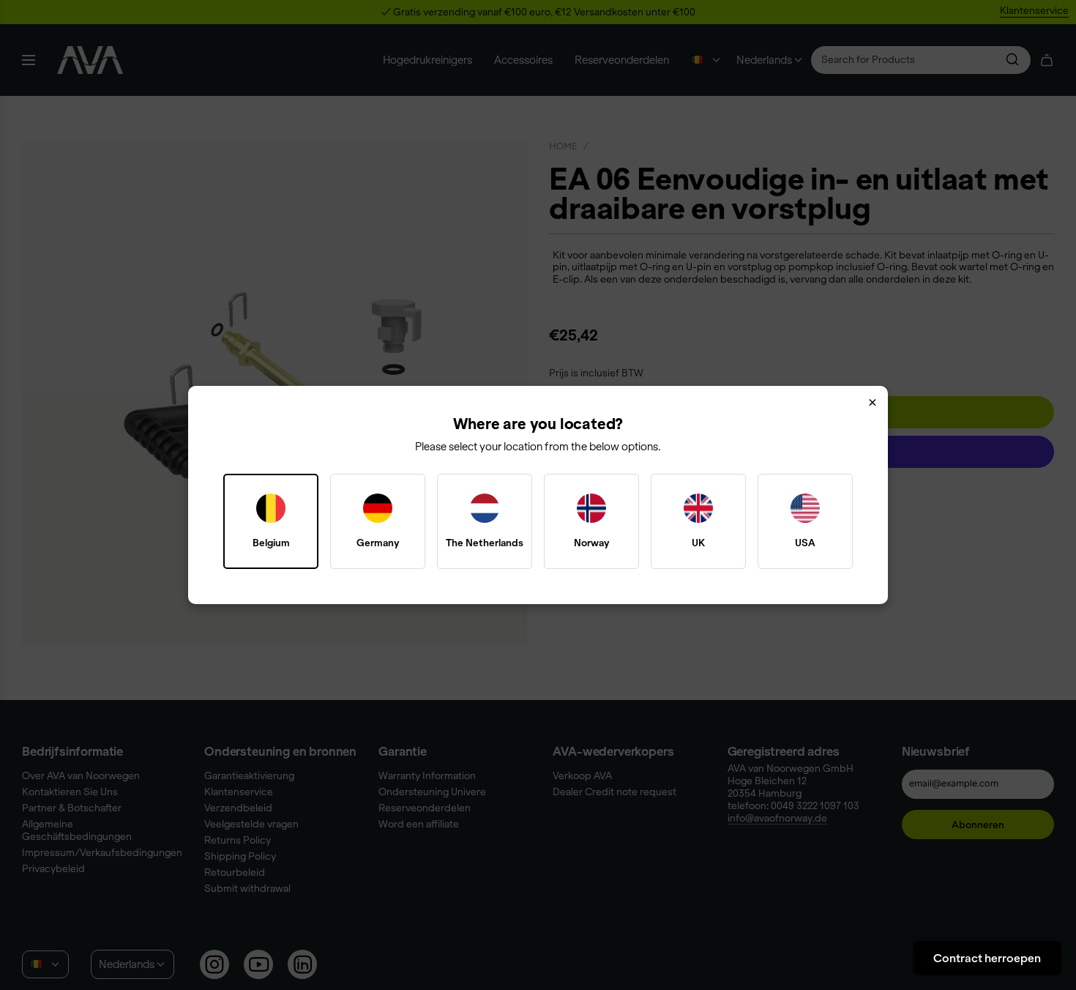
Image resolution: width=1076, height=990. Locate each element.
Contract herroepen (987, 957)
